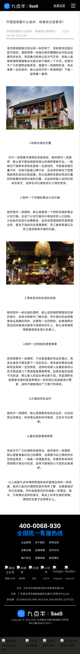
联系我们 (54, 557)
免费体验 (40, 557)
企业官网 (26, 542)
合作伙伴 (54, 550)
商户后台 (26, 557)
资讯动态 (54, 542)
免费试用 (59, 6)
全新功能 (26, 550)
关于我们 (40, 542)
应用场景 (40, 550)
